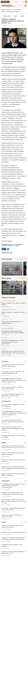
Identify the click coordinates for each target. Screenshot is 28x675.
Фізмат (22, 16)
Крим (3, 11)
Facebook (4, 245)
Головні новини (6, 16)
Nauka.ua (10, 241)
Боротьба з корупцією (13, 11)
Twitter (17, 245)
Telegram (10, 245)
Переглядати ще (21, 259)
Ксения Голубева (21, 25)
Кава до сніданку (7, 9)
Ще (25, 361)
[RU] (11, 2)
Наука (15, 16)
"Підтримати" (5, 2)
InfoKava (8, 5)
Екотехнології (17, 9)
